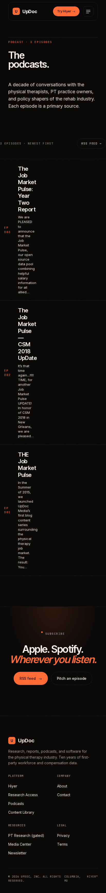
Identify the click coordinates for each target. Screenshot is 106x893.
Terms (62, 844)
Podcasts (16, 803)
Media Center (19, 844)
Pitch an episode (72, 678)
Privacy (63, 835)
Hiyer (12, 786)
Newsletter (17, 853)
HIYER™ (92, 876)
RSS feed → (91, 143)
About (62, 786)
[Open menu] (88, 11)
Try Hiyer (66, 11)
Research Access (23, 795)
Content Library (21, 812)
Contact (63, 795)
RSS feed (31, 678)
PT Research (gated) (26, 835)
